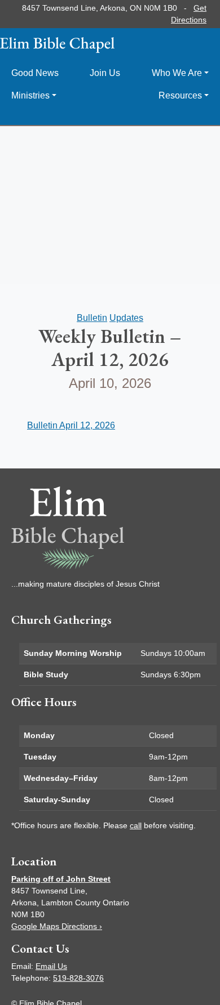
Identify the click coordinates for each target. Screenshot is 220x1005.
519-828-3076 (78, 977)
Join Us (105, 73)
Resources (180, 95)
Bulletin (92, 318)
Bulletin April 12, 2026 (71, 425)
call (136, 825)
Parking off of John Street (61, 878)
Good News (35, 73)
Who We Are (177, 73)
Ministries (30, 95)
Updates (126, 318)
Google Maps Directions (56, 926)
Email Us (51, 966)
